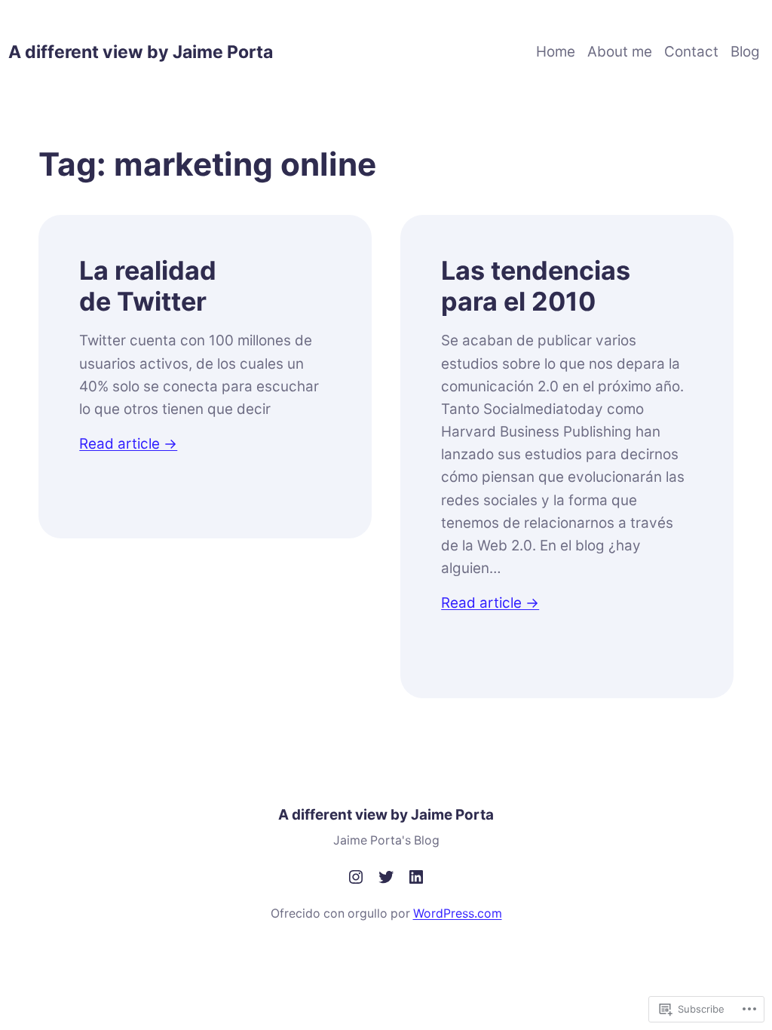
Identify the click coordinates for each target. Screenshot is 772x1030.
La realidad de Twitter (147, 286)
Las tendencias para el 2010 (535, 286)
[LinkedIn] (416, 877)
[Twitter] (386, 877)
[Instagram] (356, 877)
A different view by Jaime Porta (140, 52)
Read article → (128, 443)
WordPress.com (457, 913)
